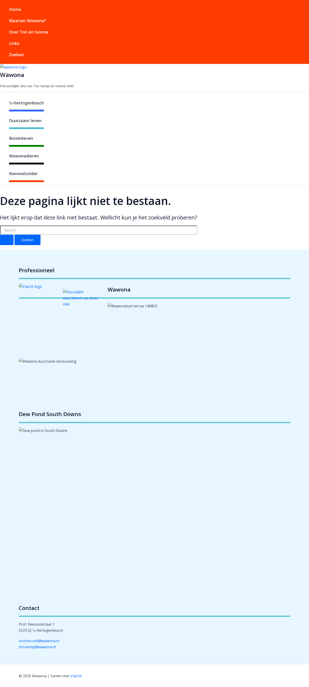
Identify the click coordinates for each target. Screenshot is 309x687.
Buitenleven (21, 138)
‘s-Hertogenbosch (26, 103)
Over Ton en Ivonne (28, 32)
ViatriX (75, 675)
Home (15, 9)
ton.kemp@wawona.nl (37, 646)
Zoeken (16, 54)
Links (14, 43)
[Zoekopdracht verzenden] (7, 240)
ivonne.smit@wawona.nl (39, 640)
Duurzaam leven (25, 120)
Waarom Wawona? (27, 20)
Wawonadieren (24, 156)
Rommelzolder (23, 173)
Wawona (12, 75)
